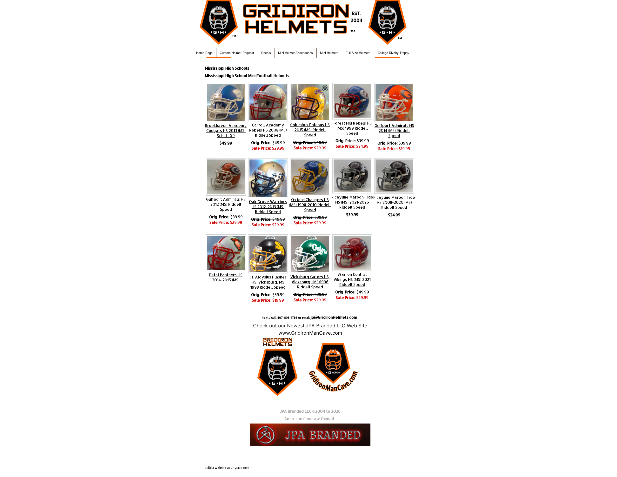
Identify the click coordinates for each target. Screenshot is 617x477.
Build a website (215, 468)
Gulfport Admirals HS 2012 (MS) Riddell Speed (226, 204)
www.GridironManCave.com (310, 333)
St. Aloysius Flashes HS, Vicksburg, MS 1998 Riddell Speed (268, 282)
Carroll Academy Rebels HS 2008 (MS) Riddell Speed (268, 130)
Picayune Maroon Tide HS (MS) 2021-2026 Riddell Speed (352, 202)
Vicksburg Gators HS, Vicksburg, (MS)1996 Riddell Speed (310, 281)
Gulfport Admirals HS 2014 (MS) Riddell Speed (394, 130)
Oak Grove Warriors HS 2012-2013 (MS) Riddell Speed (268, 206)
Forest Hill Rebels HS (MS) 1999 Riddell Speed (352, 128)
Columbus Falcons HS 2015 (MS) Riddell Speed (310, 129)
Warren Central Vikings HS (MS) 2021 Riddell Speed (352, 279)
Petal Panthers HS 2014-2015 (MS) (225, 277)
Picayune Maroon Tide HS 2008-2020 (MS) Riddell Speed (394, 202)
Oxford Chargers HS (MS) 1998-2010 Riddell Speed (310, 204)
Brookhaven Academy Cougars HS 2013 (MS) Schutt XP (226, 130)
